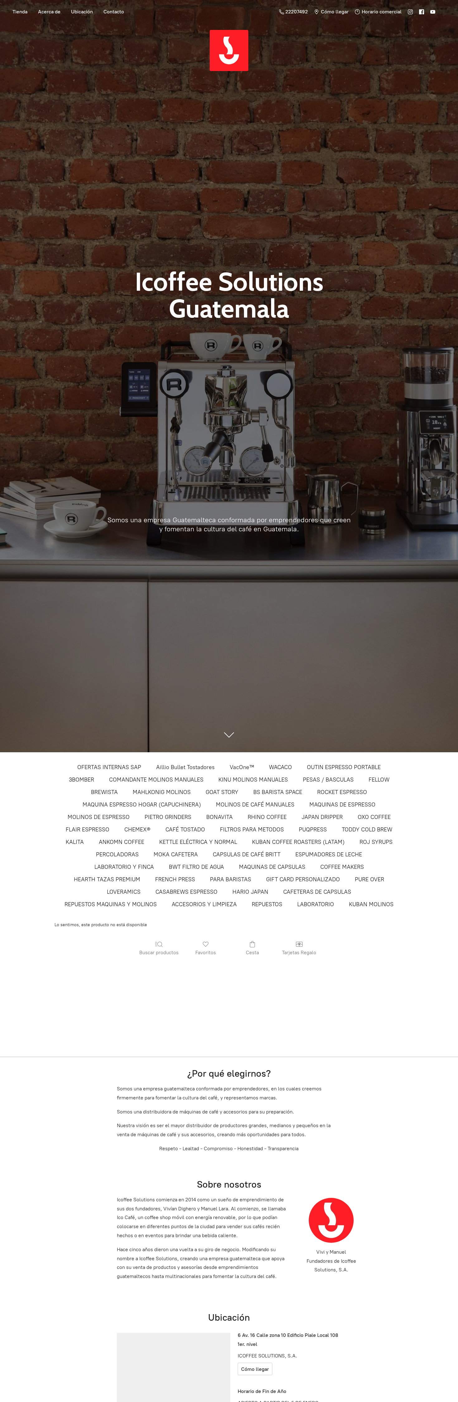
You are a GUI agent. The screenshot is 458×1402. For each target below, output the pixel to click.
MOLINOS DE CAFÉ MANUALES (255, 804)
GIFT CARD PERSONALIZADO (303, 879)
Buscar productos (159, 952)
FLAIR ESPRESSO (87, 829)
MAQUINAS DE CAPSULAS (272, 867)
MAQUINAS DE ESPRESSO (342, 804)
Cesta (252, 952)
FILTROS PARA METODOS (252, 829)
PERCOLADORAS (117, 854)
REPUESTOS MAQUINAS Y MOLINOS (110, 904)
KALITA (75, 842)
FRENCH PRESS (175, 879)
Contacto (113, 12)
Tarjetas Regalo (299, 952)
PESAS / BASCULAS (328, 779)
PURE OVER (369, 879)
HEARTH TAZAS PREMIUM (107, 879)
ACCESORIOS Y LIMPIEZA (204, 904)
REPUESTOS (267, 904)
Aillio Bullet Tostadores (185, 767)
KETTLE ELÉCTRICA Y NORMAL (198, 842)
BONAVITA (219, 817)
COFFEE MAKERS (342, 867)
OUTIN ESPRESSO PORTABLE (344, 767)
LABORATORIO (315, 904)
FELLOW (379, 779)
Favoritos (205, 952)
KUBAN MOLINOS (371, 904)
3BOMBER (81, 779)
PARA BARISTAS (230, 879)
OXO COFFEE (374, 817)
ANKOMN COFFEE (121, 842)
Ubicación (82, 12)
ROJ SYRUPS (376, 842)
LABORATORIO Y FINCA (124, 867)
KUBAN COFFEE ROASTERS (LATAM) (298, 842)
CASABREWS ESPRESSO (186, 891)
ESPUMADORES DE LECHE (328, 854)
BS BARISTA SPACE (277, 792)
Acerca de (49, 12)
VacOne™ (242, 767)
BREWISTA (104, 792)
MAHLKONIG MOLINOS (162, 792)
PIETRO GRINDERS (168, 817)
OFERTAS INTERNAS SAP (109, 767)
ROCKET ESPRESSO (342, 792)
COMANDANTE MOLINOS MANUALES (156, 779)
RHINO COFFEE (267, 817)
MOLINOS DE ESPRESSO (99, 817)
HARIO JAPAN (250, 891)
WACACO (280, 767)
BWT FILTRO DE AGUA (196, 867)
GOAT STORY (222, 792)
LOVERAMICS (124, 891)
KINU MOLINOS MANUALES (253, 779)
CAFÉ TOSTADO (185, 829)
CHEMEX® (137, 829)
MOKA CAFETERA (176, 854)
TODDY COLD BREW (367, 829)
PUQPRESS (313, 829)
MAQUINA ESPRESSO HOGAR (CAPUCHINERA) (142, 804)
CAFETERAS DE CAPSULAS (317, 891)
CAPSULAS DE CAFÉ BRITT (246, 854)
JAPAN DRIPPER (322, 817)
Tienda (19, 12)
